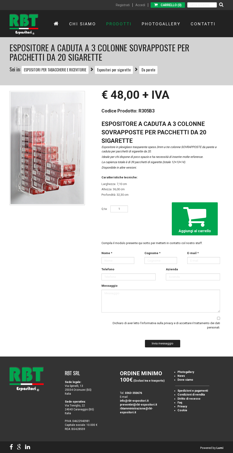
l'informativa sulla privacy (156, 323)
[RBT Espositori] (56, 23)
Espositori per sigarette (114, 70)
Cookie (182, 410)
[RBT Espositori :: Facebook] (11, 447)
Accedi (140, 5)
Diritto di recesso (188, 398)
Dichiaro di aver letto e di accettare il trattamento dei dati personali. (166, 325)
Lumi (219, 448)
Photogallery (161, 23)
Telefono (107, 269)
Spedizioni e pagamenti (192, 390)
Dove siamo (185, 379)
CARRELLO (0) (171, 5)
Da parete (148, 70)
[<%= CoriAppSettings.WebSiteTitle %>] (24, 24)
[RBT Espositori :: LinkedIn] (27, 447)
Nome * (106, 253)
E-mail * (193, 253)
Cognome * (152, 253)
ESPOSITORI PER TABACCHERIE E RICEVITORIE (55, 70)
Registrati (123, 5)
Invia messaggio (162, 343)
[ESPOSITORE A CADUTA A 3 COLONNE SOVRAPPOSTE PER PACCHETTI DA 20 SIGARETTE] (47, 148)
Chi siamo (82, 23)
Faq (179, 402)
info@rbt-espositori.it (134, 400)
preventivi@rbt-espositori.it (138, 404)
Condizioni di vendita (191, 394)
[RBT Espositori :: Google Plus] (19, 447)
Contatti (203, 23)
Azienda (172, 269)
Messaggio (109, 285)
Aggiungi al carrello (195, 231)
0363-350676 (133, 393)
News (181, 376)
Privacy (182, 406)
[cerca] (221, 4)
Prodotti (119, 23)
